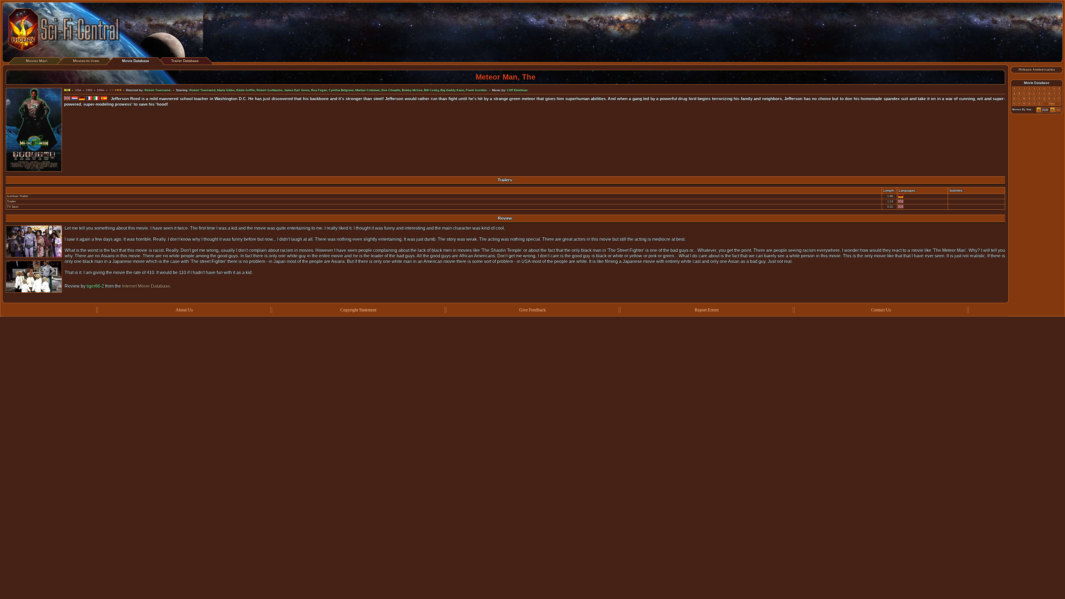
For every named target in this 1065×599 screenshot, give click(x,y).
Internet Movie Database (146, 286)
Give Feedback (532, 310)
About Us (184, 310)
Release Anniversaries (1037, 70)
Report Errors (707, 310)
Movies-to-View (86, 61)
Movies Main (36, 61)
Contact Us (881, 310)
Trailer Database (185, 61)
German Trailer (17, 196)
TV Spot (13, 206)
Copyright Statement (358, 310)
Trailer (11, 201)
